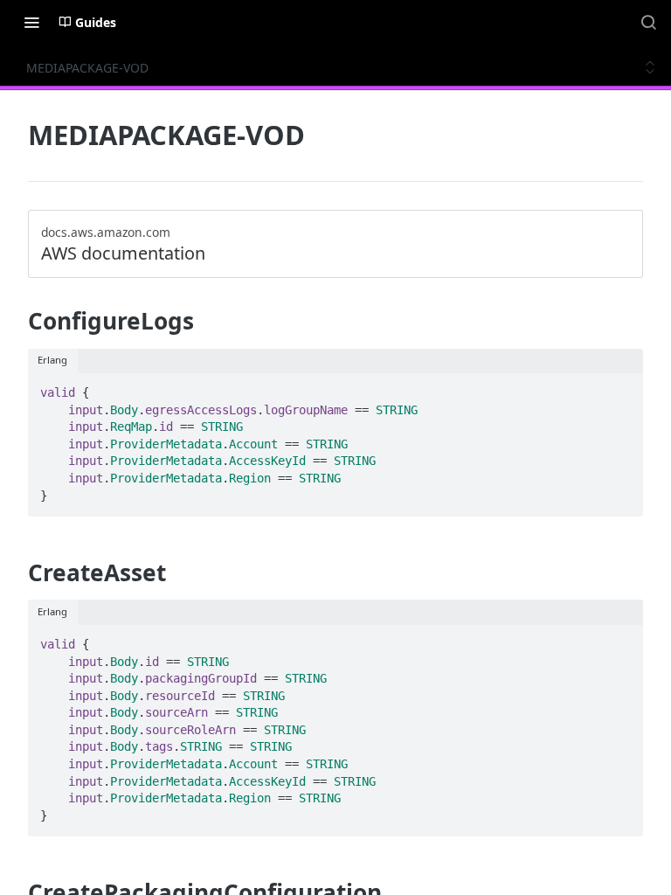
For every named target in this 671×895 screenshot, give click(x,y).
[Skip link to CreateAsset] (16, 572)
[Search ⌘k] (648, 22)
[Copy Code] (622, 387)
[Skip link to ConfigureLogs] (16, 320)
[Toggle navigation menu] (31, 22)
